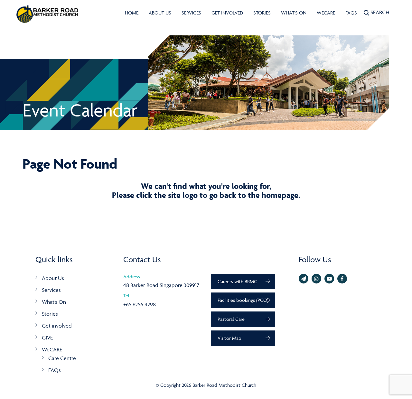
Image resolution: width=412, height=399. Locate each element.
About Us (160, 13)
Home (131, 13)
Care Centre (62, 358)
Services (191, 13)
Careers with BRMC (237, 281)
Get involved (227, 13)
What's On (293, 13)
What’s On (54, 302)
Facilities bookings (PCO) (243, 300)
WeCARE (326, 13)
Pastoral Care (231, 319)
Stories (262, 13)
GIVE (47, 337)
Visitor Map (229, 338)
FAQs (351, 13)
